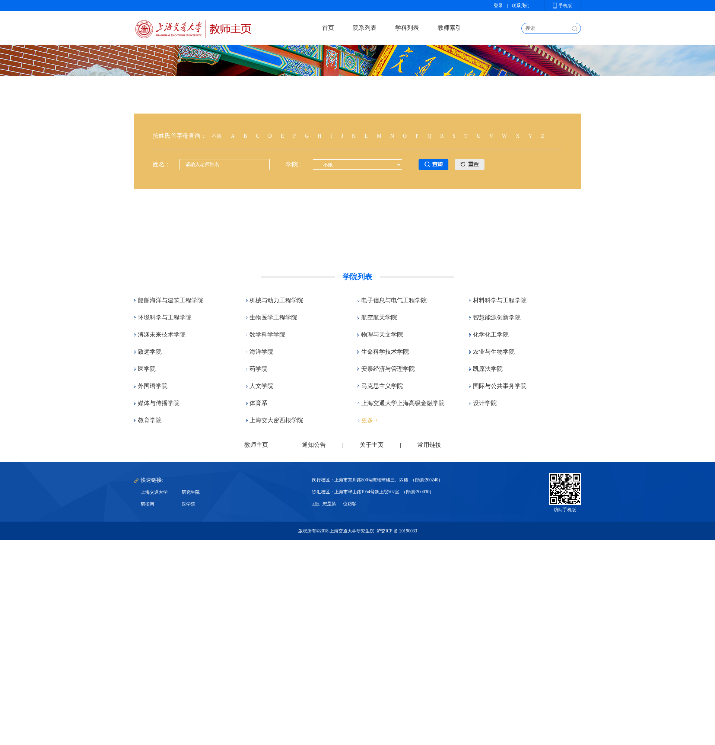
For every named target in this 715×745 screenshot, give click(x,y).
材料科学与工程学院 (500, 300)
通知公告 (314, 445)
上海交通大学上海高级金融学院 (403, 403)
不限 (217, 136)
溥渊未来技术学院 (161, 334)
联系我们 (521, 5)
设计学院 (485, 403)
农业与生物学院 (494, 351)
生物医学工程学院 (273, 317)
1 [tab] (352, 236)
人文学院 (261, 386)
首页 (328, 28)
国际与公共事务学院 (500, 386)
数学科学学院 (267, 334)
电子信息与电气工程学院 (394, 300)
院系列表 (364, 28)
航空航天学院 (379, 317)
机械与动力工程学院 (276, 300)
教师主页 (256, 445)
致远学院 (150, 351)
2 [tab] (363, 236)
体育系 (258, 403)
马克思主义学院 (382, 386)
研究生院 (191, 492)
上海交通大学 (154, 492)
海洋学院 (261, 351)
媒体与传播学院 (158, 403)
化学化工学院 (491, 334)
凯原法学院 (488, 369)
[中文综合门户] (192, 28)
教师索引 (449, 28)
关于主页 (372, 445)
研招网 (147, 504)
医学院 (147, 369)
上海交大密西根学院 (276, 420)
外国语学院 (153, 386)
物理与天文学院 (382, 334)
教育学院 (150, 420)
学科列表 (407, 28)
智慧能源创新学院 (497, 317)
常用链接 (429, 445)
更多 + (369, 420)
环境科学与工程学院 (164, 317)
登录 (498, 5)
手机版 (565, 5)
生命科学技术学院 (385, 351)
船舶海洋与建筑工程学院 (170, 300)
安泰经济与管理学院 (388, 369)
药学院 (258, 369)
